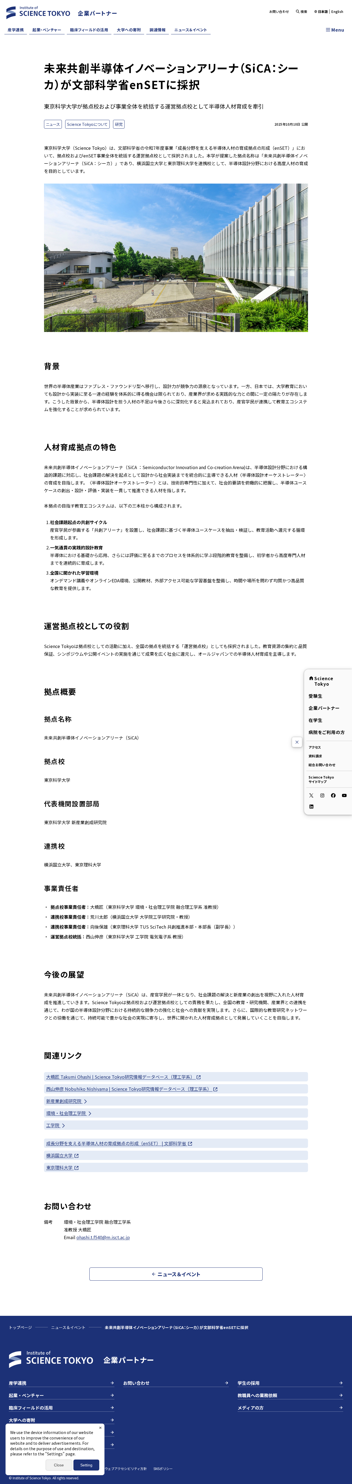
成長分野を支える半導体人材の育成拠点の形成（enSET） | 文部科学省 (116, 1143)
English (337, 11)
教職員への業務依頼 (257, 1395)
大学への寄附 (129, 29)
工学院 (53, 1125)
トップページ (20, 1327)
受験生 (316, 696)
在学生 (316, 720)
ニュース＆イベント (190, 29)
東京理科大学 (60, 1167)
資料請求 (315, 756)
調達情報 (158, 29)
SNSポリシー (163, 1468)
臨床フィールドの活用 (89, 29)
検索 (304, 11)
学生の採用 (249, 1383)
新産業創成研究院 (64, 1101)
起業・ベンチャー (46, 29)
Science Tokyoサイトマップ (321, 779)
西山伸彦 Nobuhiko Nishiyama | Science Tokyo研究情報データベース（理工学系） (129, 1089)
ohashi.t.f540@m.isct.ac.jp (103, 1237)
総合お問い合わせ (322, 764)
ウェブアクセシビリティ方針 (126, 1468)
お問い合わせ (279, 11)
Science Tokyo (323, 681)
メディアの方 (251, 1407)
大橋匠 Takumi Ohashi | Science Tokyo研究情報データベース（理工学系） (121, 1076)
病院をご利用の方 (327, 732)
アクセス (315, 747)
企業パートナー (324, 708)
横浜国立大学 (60, 1155)
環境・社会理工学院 (66, 1113)
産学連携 (16, 29)
